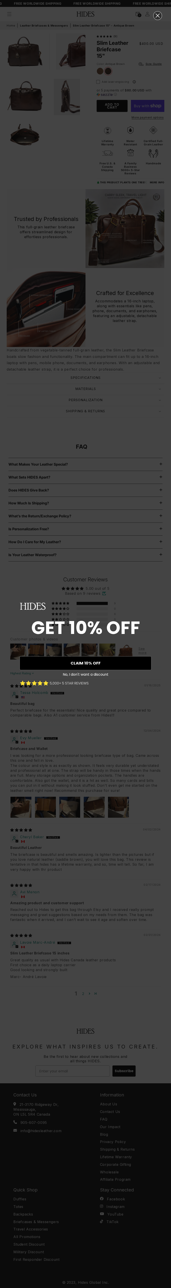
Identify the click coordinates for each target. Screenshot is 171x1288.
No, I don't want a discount (85, 674)
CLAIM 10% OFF (86, 663)
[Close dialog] (157, 15)
